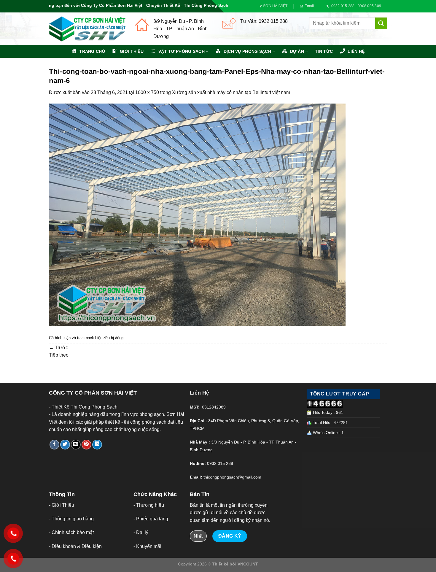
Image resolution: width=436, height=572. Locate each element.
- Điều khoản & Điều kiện (75, 546)
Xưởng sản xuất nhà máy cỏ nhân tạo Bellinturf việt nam (231, 92)
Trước (58, 347)
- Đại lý (140, 532)
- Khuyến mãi (147, 546)
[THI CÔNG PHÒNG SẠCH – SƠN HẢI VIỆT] (87, 29)
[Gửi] (381, 23)
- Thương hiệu (148, 505)
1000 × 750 (147, 92)
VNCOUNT (248, 564)
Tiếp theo (61, 355)
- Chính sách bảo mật (71, 532)
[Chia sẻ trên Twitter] (65, 444)
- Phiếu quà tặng (150, 518)
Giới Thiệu (63, 505)
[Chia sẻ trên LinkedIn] (97, 444)
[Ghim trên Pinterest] (86, 444)
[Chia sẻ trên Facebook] (54, 444)
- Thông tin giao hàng (71, 518)
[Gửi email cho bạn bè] (76, 444)
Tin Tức (324, 51)
